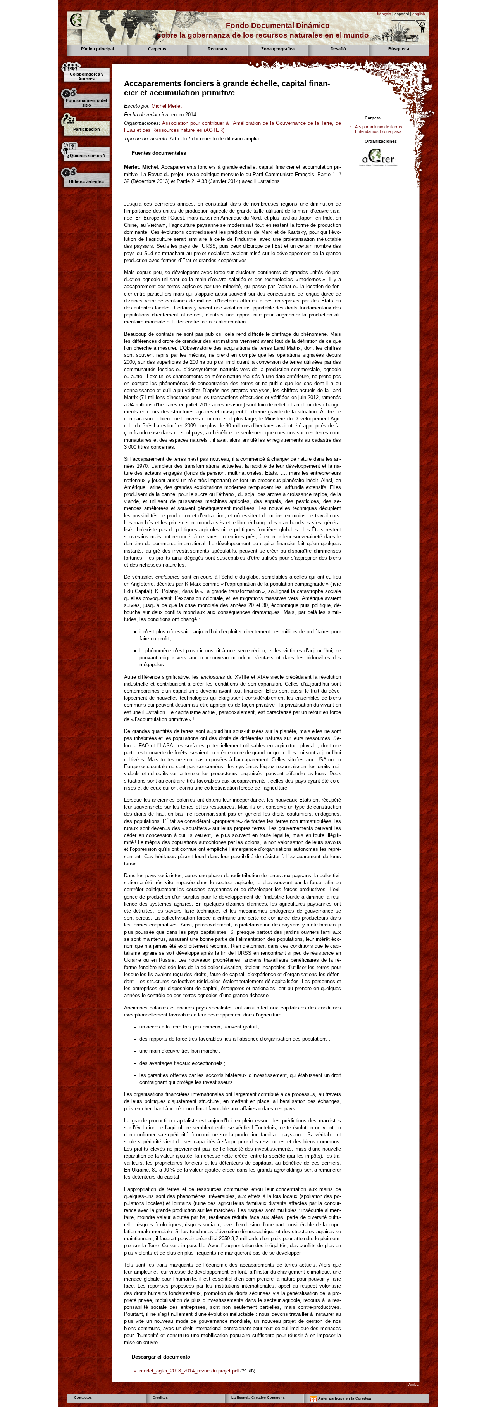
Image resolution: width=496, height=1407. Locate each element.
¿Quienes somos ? (86, 155)
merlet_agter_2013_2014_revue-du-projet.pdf (189, 1371)
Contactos (83, 1398)
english (418, 14)
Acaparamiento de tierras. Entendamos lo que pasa (379, 129)
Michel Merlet (167, 106)
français (384, 14)
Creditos (160, 1398)
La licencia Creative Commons (258, 1398)
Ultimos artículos (86, 182)
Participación (86, 129)
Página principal (97, 49)
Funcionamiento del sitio (86, 102)
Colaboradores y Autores (86, 76)
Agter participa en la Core (344, 1399)
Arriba (413, 1384)
